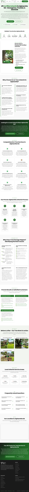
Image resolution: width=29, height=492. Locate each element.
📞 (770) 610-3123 (18, 21)
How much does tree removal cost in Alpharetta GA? (7, 397)
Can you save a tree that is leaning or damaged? (21, 409)
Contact (18, 1)
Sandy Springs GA (3, 482)
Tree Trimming (17, 465)
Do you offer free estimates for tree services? (7, 409)
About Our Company (19, 67)
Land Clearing (17, 470)
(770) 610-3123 (17, 478)
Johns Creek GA (3, 478)
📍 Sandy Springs (24, 381)
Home (7, 1)
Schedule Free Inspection (10, 133)
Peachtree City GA (3, 483)
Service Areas (15, 1)
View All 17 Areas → (3, 487)
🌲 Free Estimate (25, 1)
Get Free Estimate (10, 21)
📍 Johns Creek (24, 375)
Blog (20, 1)
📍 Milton (5, 381)
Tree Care (16, 471)
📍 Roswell (14, 375)
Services (12, 1)
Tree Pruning (16, 466)
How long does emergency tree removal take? (21, 401)
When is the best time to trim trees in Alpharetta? (7, 401)
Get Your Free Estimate (10, 456)
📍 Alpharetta (5, 375)
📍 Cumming (14, 381)
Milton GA (2, 479)
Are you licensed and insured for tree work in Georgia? (7, 405)
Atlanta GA (2, 486)
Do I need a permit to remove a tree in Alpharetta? (21, 397)
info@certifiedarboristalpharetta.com (20, 479)
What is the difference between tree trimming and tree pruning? (21, 405)
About (10, 1)
